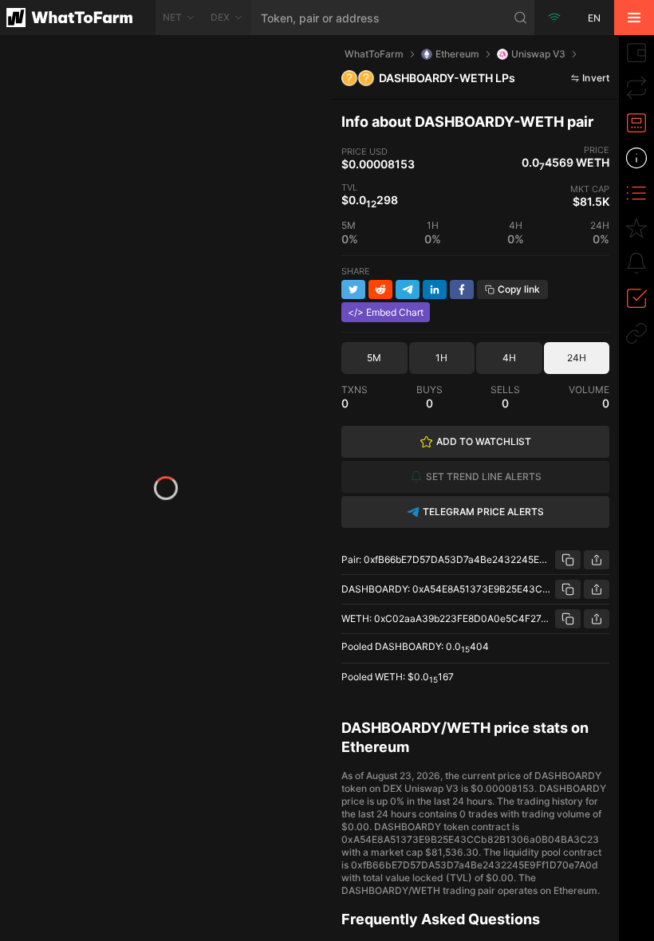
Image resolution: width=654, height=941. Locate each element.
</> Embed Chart (386, 312)
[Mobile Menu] (634, 17)
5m (374, 358)
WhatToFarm (374, 54)
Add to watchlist (483, 441)
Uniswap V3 (538, 54)
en (594, 18)
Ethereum (457, 54)
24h (576, 358)
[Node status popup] (554, 17)
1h (441, 358)
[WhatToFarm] (78, 17)
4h (509, 358)
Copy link (519, 289)
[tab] (636, 52)
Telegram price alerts (483, 512)
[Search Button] (520, 17)
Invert (595, 78)
